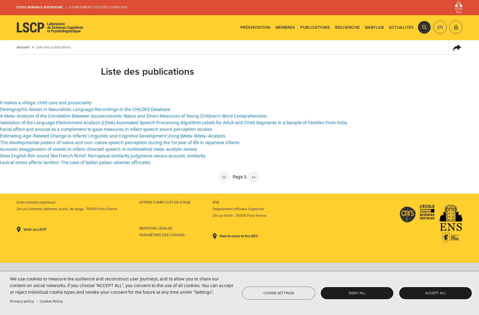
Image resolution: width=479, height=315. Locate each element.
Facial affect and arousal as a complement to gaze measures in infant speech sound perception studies (106, 129)
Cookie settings (278, 293)
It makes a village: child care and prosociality (45, 102)
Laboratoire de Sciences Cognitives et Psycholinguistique (50, 27)
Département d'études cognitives (98, 7)
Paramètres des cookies (162, 235)
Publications (315, 27)
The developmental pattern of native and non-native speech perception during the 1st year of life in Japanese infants (120, 142)
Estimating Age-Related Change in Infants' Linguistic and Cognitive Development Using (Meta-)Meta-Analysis (112, 136)
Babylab (374, 27)
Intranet (455, 27)
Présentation (255, 27)
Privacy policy (22, 301)
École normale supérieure (40, 7)
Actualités (401, 27)
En (440, 27)
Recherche (347, 27)
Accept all (435, 293)
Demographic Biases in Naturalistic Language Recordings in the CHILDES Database (85, 109)
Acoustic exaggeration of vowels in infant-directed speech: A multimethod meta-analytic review (98, 149)
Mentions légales (155, 228)
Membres (285, 27)
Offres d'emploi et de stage (164, 202)
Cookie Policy (51, 301)
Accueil (23, 47)
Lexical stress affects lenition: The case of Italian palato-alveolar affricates (75, 162)
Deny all (357, 293)
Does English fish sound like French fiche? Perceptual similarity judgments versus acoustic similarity (102, 155)
